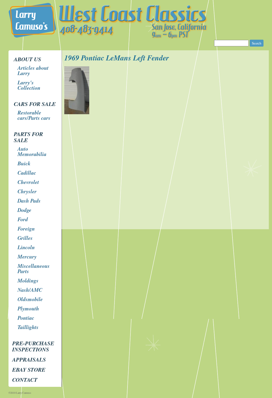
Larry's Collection (29, 85)
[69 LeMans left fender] (77, 112)
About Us (27, 59)
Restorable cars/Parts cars (34, 115)
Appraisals (29, 359)
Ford (23, 219)
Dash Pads (29, 200)
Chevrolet (28, 182)
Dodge (24, 210)
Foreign (26, 228)
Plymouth (28, 308)
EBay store (28, 370)
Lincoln (26, 247)
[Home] (136, 37)
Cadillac (27, 172)
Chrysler (27, 191)
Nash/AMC (30, 289)
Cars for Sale (35, 104)
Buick (24, 163)
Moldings (28, 280)
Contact (24, 380)
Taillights (28, 327)
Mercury (27, 256)
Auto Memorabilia (32, 151)
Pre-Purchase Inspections (33, 346)
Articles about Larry (33, 70)
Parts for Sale (28, 137)
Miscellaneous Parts (34, 268)
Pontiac (26, 317)
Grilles (25, 237)
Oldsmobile (30, 299)
